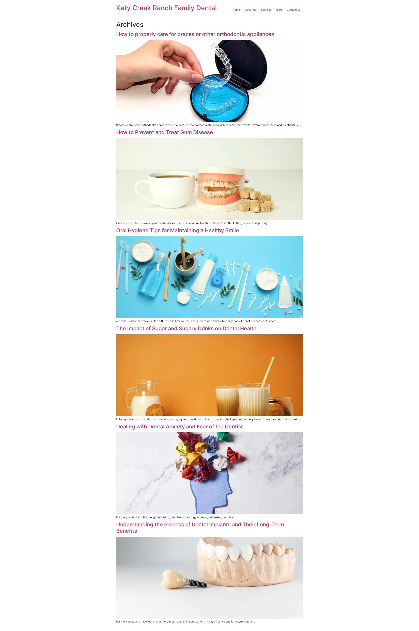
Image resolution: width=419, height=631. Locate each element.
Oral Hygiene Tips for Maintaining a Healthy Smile (177, 230)
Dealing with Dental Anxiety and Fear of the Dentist (179, 426)
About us (250, 9)
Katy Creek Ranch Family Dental (166, 8)
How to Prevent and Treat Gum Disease (164, 132)
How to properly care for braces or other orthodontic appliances (195, 34)
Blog (279, 9)
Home (236, 9)
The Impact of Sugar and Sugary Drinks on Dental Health (186, 328)
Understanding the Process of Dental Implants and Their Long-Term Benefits (200, 527)
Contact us (293, 9)
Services (266, 9)
